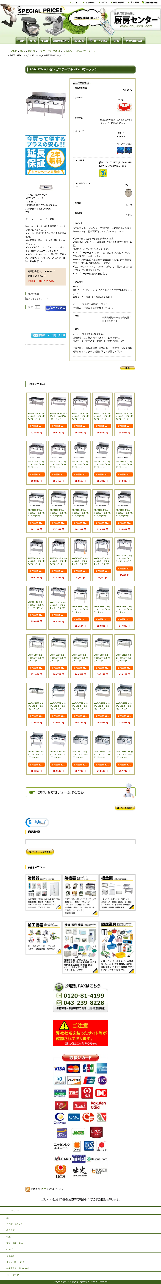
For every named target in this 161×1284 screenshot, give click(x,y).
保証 (8, 1236)
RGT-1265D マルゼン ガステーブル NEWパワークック (58, 513)
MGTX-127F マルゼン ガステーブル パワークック (36, 658)
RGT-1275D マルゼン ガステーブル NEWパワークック (124, 416)
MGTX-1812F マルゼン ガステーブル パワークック (123, 658)
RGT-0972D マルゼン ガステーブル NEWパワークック (102, 464)
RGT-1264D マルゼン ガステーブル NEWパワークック (80, 513)
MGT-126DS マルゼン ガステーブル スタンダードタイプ (124, 558)
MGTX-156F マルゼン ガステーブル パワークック (58, 658)
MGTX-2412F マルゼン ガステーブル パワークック (35, 706)
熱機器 (31, 51)
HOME (13, 51)
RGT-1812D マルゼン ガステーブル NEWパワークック (36, 416)
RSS (44, 1189)
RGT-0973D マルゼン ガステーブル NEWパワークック (80, 464)
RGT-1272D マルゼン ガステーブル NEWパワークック (58, 464)
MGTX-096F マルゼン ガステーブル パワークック (80, 609)
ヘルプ (9, 1249)
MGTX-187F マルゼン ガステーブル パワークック (102, 658)
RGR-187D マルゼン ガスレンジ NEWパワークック (80, 754)
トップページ (12, 1211)
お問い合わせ (12, 1275)
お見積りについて (14, 1224)
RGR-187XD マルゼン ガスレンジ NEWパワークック (124, 754)
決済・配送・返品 (14, 1243)
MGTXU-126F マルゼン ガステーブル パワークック (58, 754)
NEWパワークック (85, 51)
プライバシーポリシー (16, 1262)
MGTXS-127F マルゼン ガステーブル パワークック (124, 706)
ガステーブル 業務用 (49, 51)
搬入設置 (10, 1230)
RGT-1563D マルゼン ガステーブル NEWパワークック (36, 513)
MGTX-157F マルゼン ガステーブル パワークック (80, 658)
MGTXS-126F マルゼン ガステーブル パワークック (102, 706)
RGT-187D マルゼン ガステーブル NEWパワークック (58, 416)
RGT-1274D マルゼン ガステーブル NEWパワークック (36, 464)
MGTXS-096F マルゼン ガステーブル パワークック (58, 706)
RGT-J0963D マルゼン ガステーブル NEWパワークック (58, 561)
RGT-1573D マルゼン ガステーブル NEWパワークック (102, 416)
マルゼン (67, 51)
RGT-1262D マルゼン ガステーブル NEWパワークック (102, 513)
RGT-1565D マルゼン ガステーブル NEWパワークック (124, 464)
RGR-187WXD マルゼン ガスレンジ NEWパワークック (102, 754)
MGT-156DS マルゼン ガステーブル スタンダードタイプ (36, 605)
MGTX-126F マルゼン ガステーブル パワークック (124, 609)
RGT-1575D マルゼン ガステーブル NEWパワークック (80, 416)
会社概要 (10, 1256)
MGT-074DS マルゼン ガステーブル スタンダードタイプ (80, 561)
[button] (37, 822)
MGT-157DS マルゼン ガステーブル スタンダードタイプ (58, 605)
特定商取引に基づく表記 (17, 1268)
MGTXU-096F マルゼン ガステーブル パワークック (36, 754)
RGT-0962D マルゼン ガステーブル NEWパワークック (36, 561)
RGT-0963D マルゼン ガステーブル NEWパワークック (124, 513)
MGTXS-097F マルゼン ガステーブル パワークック (80, 706)
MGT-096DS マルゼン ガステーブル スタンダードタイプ (102, 561)
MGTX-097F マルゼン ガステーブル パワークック (102, 609)
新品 (22, 51)
